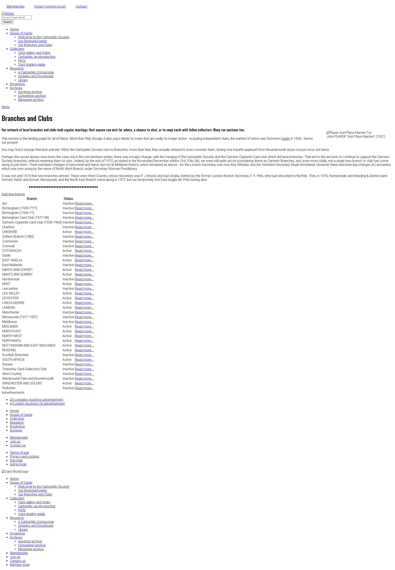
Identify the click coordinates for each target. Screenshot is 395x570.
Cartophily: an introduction (36, 57)
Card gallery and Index (34, 53)
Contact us (18, 445)
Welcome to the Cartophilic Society (43, 37)
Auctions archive (30, 92)
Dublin (285, 139)
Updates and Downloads (35, 76)
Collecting (17, 49)
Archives (16, 88)
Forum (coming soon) (50, 6)
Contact (81, 6)
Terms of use (19, 453)
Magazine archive (30, 100)
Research (17, 68)
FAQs (22, 61)
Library (23, 80)
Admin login (18, 464)
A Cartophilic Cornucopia (36, 72)
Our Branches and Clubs (35, 45)
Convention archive (32, 96)
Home (14, 29)
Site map (16, 460)
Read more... (84, 203)
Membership (15, 6)
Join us (15, 441)
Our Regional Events (32, 41)
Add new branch (13, 194)
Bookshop (17, 84)
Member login (20, 565)
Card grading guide (31, 64)
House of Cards (21, 33)
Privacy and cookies (24, 456)
